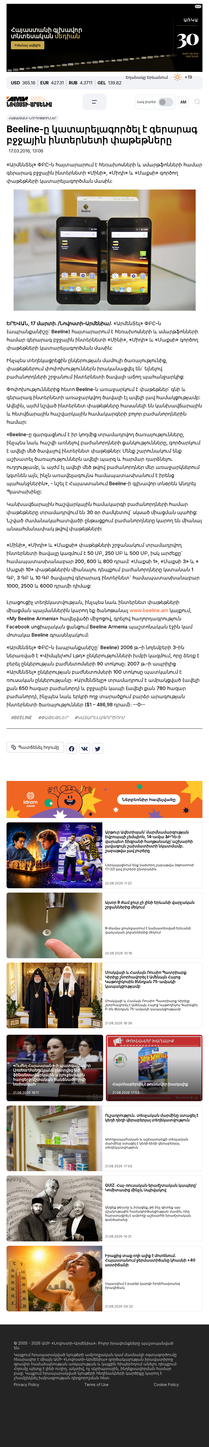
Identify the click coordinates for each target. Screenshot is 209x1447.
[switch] (165, 102)
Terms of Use (96, 1384)
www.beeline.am (149, 610)
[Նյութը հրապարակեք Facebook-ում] (71, 748)
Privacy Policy (26, 1384)
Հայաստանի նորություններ (33, 118)
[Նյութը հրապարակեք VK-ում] (84, 748)
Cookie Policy (166, 1384)
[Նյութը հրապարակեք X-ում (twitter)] (98, 748)
